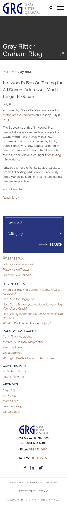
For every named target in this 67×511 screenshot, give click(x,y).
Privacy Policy (27, 491)
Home (12, 482)
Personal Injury (13, 347)
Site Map (43, 491)
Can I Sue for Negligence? (20, 299)
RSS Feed (17, 258)
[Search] (51, 8)
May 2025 (9, 390)
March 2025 (10, 401)
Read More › (11, 197)
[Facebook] (25, 468)
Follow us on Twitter (16, 269)
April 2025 (9, 395)
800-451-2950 (33, 458)
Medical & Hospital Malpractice (23, 342)
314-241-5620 (33, 449)
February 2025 (12, 406)
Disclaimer (51, 482)
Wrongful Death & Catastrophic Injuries (28, 358)
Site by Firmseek (50, 500)
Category (15, 234)
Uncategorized (12, 352)
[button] (62, 55)
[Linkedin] (32, 468)
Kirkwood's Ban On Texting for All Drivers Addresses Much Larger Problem (32, 89)
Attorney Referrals (30, 482)
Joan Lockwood (13, 376)
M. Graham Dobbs (15, 371)
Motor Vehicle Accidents (19, 115)
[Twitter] (41, 468)
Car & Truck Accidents (17, 336)
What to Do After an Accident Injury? (27, 323)
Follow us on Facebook (18, 264)
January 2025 (12, 411)
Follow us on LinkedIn (17, 275)
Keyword (15, 222)
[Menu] (60, 8)
